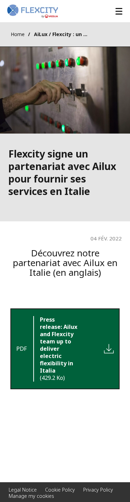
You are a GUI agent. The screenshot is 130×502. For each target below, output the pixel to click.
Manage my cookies (31, 496)
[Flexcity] (32, 11)
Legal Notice (23, 489)
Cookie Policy (60, 489)
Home (18, 34)
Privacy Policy (98, 489)
